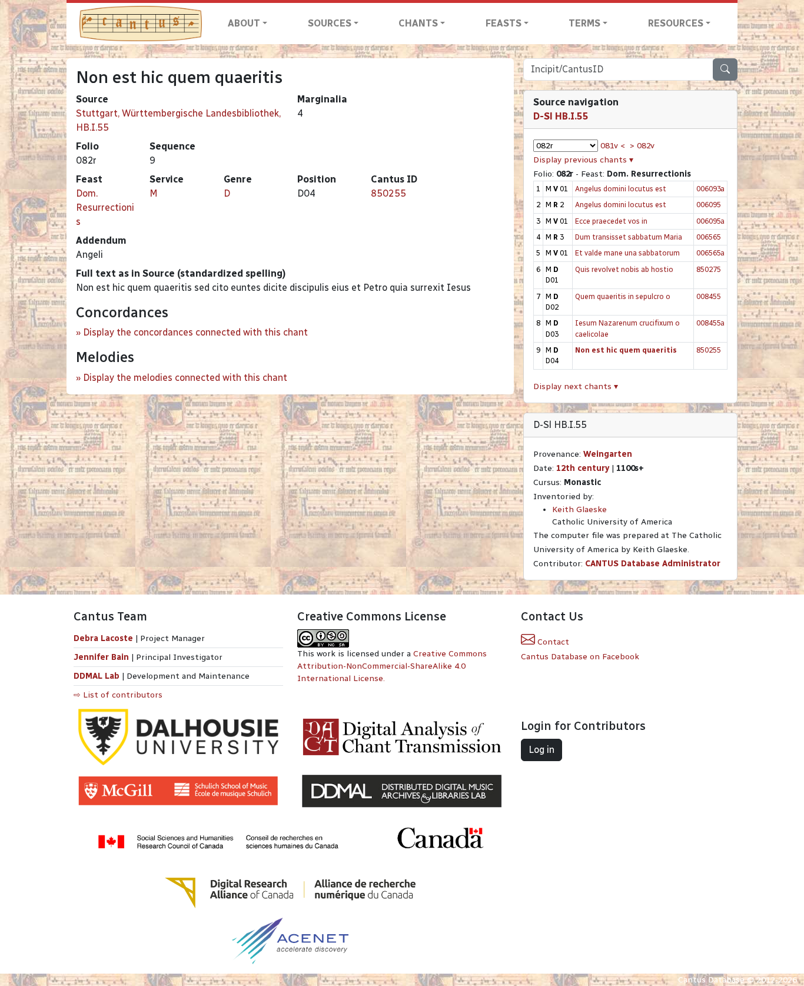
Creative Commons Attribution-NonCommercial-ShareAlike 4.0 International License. (392, 666)
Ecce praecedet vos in (611, 221)
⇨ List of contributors (118, 695)
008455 (708, 296)
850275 (708, 269)
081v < (612, 146)
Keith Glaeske (579, 509)
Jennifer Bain (102, 657)
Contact (552, 642)
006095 (708, 204)
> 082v (642, 146)
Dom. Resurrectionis (105, 207)
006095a (710, 221)
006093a (710, 188)
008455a (710, 322)
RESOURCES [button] (675, 23)
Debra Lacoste (103, 638)
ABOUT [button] (244, 23)
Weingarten (607, 454)
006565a (710, 252)
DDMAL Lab (96, 676)
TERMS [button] (584, 23)
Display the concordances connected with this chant (195, 332)
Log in (541, 749)
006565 (708, 237)
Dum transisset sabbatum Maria (628, 237)
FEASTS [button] (503, 23)
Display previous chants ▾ (583, 160)
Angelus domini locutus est (620, 188)
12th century (582, 468)
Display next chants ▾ (575, 386)
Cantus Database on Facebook (580, 657)
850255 (388, 193)
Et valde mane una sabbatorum (627, 252)
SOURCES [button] (329, 23)
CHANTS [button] (418, 23)
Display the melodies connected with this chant (185, 377)
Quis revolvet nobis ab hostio (624, 269)
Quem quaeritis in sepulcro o (622, 296)
